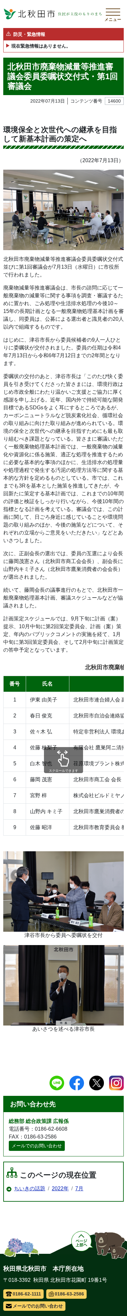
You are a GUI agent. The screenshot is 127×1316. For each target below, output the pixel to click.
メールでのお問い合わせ (37, 1145)
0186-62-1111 (27, 1293)
